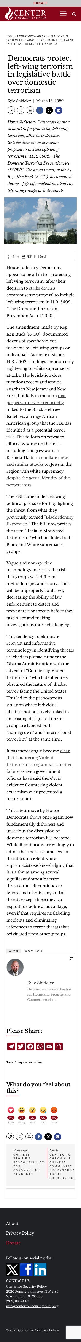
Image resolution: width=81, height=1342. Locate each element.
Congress (21, 1062)
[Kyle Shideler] (15, 967)
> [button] (74, 14)
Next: (62, 1164)
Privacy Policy (20, 1233)
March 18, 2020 (50, 101)
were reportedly (48, 402)
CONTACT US (18, 1281)
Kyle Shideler (19, 101)
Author (13, 950)
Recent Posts (33, 950)
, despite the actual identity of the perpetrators (38, 478)
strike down (21, 142)
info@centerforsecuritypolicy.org (32, 1306)
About (12, 1223)
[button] (11, 110)
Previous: (29, 1162)
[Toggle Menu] (63, 13)
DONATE (40, 3)
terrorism (35, 1062)
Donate (13, 1243)
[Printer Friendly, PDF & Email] (27, 256)
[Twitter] (71, 958)
